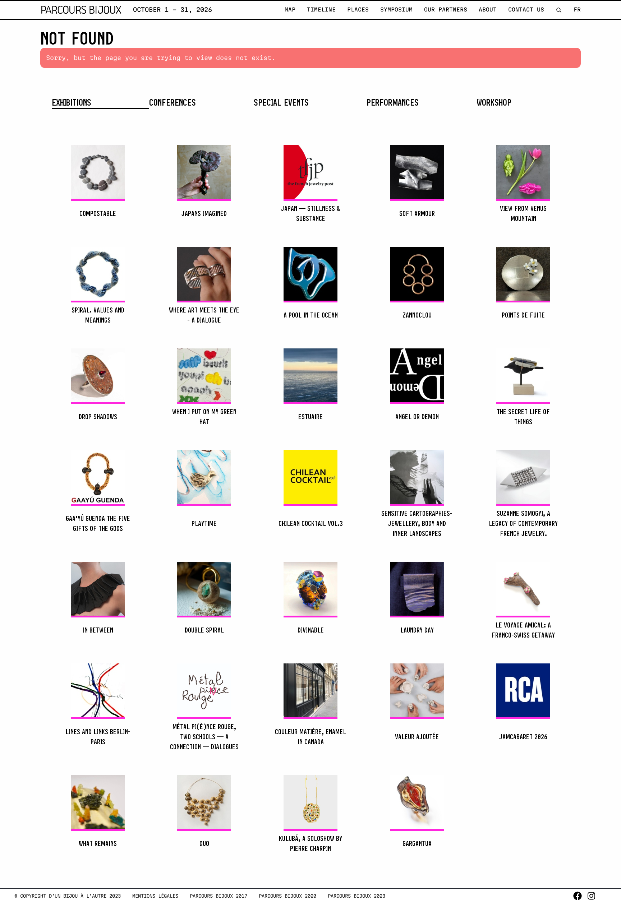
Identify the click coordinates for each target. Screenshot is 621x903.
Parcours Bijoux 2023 (356, 895)
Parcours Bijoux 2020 (287, 895)
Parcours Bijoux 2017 (218, 895)
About (488, 9)
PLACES (358, 9)
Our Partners (445, 9)
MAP (290, 9)
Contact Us (526, 9)
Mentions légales (155, 895)
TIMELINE (321, 9)
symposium (396, 9)
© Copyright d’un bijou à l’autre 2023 (67, 895)
